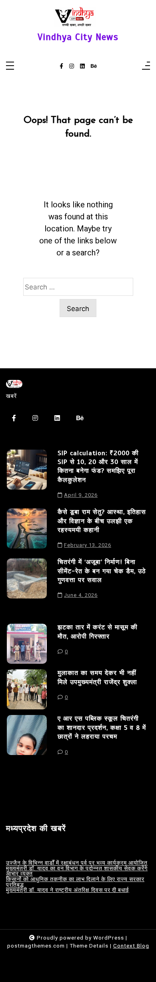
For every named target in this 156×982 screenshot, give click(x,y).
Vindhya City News (78, 37)
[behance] (94, 66)
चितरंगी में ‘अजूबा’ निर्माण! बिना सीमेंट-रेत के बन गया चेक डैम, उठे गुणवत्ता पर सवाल (102, 571)
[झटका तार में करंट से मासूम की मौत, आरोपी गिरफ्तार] (27, 644)
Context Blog (131, 945)
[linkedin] (82, 66)
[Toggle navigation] (10, 66)
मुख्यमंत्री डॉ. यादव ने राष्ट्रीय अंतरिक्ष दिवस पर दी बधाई (67, 890)
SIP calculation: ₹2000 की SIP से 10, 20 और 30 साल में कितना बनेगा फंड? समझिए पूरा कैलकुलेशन (98, 466)
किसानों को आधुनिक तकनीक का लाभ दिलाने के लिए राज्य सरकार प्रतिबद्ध (75, 882)
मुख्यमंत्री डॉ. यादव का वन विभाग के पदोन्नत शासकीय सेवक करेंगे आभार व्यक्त (77, 871)
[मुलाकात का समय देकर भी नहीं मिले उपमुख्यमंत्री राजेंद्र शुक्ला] (27, 689)
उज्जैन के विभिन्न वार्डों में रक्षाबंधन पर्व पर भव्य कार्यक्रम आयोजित (77, 863)
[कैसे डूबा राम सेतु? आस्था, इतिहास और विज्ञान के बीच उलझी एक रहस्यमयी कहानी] (27, 530)
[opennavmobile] (146, 66)
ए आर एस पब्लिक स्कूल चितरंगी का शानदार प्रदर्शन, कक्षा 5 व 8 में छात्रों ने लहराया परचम (102, 728)
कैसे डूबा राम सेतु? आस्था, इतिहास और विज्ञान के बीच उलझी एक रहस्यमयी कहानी (102, 521)
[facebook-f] (61, 66)
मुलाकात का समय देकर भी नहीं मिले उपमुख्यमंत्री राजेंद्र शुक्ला (97, 677)
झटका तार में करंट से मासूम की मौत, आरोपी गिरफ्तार (98, 631)
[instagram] (71, 66)
